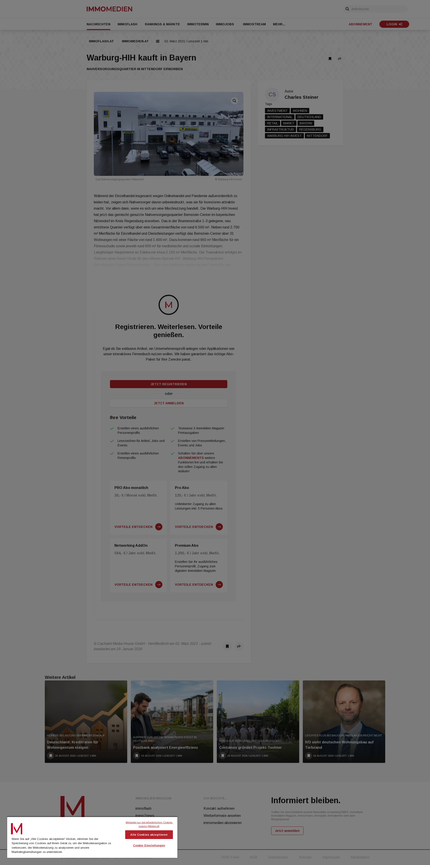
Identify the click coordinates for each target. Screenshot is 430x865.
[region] (92, 837)
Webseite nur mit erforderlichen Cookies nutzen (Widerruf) (149, 824)
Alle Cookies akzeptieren (149, 834)
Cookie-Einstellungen (149, 845)
